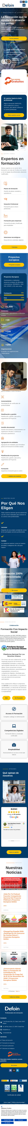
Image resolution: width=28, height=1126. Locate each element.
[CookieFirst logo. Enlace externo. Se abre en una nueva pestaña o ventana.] (1, 1106)
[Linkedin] (26, 2)
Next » (18, 991)
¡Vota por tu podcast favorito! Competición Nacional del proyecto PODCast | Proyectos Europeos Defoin (12, 898)
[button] (24, 5)
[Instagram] (23, 2)
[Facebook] (21, 2)
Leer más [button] (6, 837)
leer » (5, 905)
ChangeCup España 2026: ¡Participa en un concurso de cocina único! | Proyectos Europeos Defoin (14, 935)
